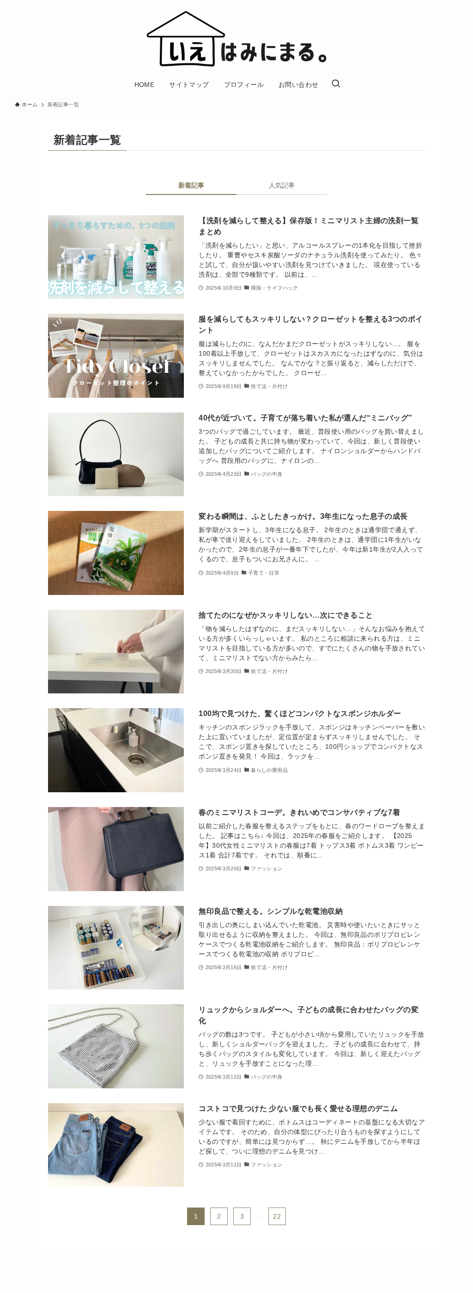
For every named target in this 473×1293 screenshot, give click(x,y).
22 (277, 1216)
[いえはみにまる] (236, 39)
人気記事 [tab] (282, 185)
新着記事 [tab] (191, 185)
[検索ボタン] (336, 84)
